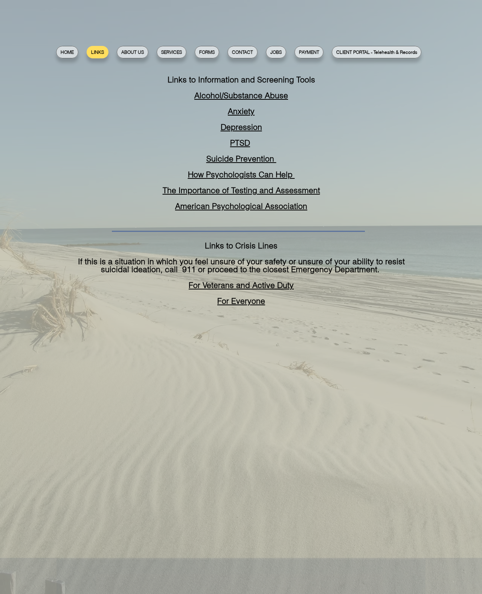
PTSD (240, 143)
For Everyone (241, 301)
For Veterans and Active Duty (241, 285)
